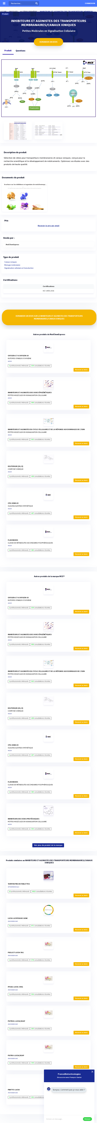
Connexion (90, 3)
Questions (20, 50)
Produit (7, 50)
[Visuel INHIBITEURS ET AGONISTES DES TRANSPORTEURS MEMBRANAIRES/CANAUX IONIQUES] (48, 88)
